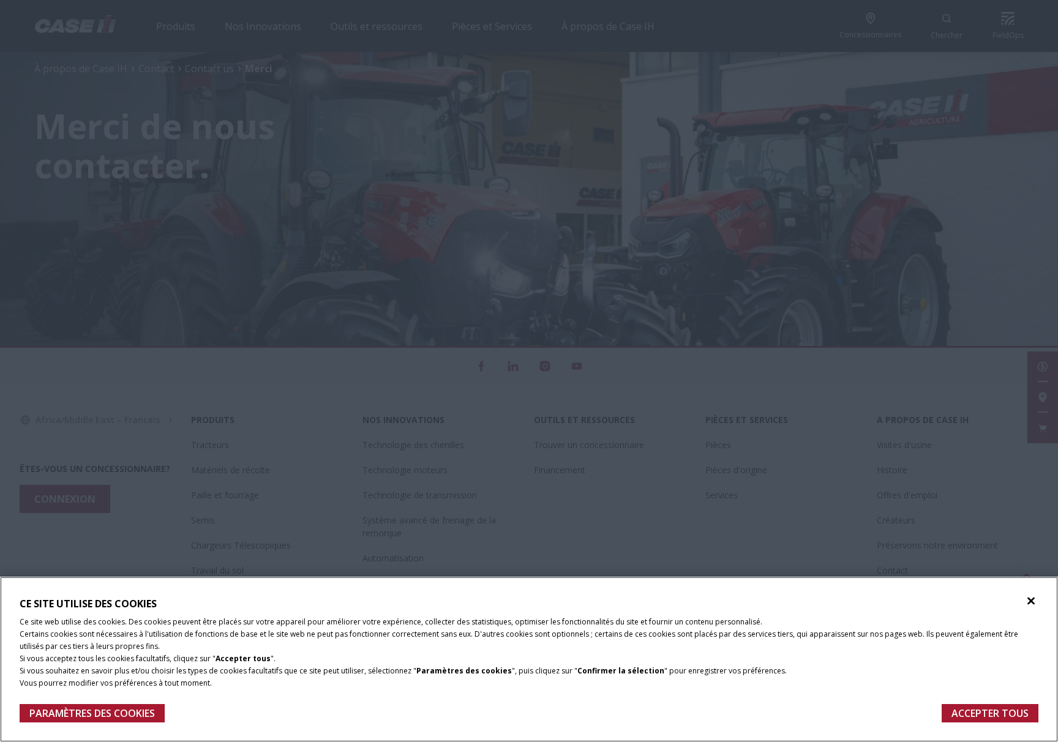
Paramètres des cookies (92, 713)
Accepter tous (990, 713)
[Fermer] (1031, 601)
